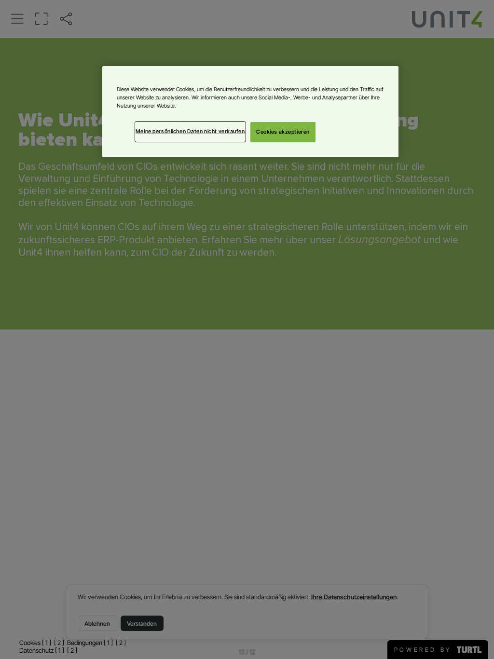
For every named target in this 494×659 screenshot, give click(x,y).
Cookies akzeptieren (283, 131)
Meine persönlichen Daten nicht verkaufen (190, 131)
